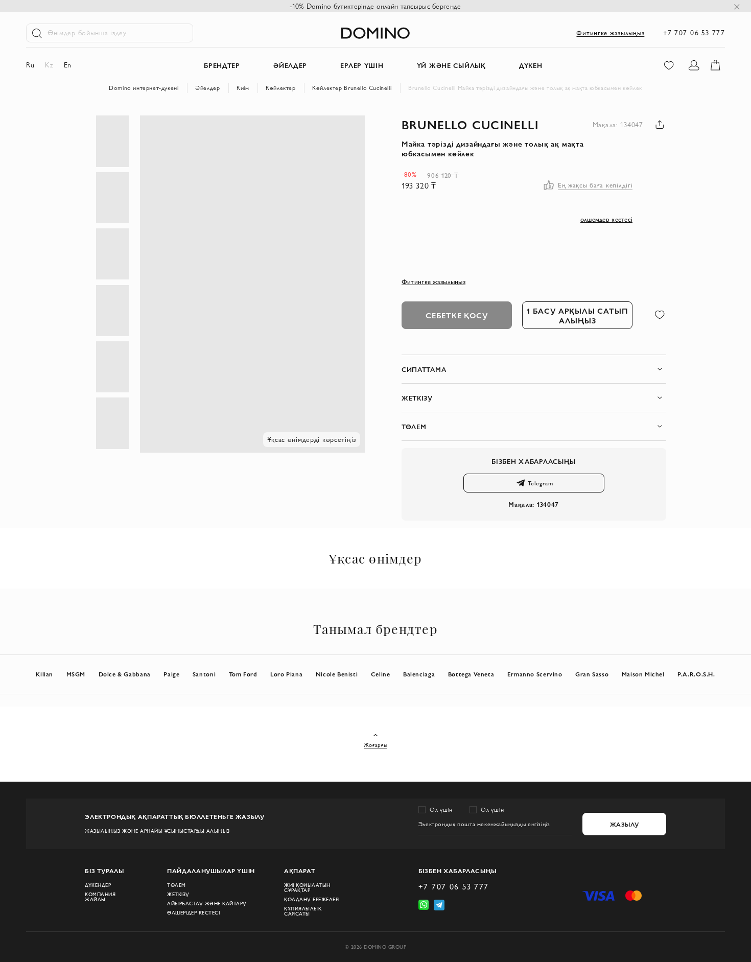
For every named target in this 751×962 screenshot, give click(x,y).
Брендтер (222, 65)
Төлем (176, 885)
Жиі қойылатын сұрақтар (307, 888)
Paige (171, 674)
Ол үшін (441, 809)
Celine (380, 674)
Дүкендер (98, 885)
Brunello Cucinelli (470, 124)
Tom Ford (243, 674)
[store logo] (375, 33)
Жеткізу (178, 894)
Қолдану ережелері (312, 899)
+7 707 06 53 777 (694, 33)
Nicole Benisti (337, 674)
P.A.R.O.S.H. (696, 674)
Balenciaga (419, 674)
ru (30, 65)
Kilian (44, 674)
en (68, 65)
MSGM (75, 674)
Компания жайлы (100, 897)
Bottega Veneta (471, 674)
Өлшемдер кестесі (193, 913)
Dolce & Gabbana (125, 674)
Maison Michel (643, 674)
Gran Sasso (591, 674)
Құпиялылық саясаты (302, 911)
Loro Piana (286, 674)
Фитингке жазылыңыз (610, 32)
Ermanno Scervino (534, 674)
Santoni (204, 674)
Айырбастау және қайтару (207, 903)
